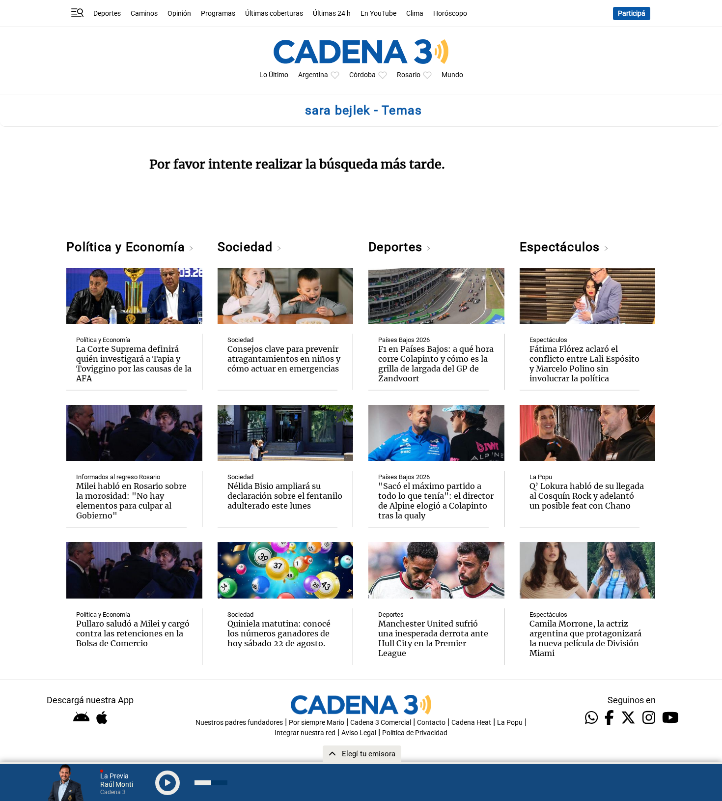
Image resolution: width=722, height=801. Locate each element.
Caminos (144, 13)
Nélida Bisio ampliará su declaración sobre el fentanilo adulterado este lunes (284, 496)
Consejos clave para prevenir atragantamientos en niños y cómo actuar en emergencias (283, 358)
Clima (414, 13)
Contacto (431, 722)
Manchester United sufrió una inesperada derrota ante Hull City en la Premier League (433, 638)
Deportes (107, 13)
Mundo (452, 75)
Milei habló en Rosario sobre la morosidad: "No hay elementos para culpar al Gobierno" (131, 500)
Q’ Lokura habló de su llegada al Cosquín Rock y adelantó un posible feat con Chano (586, 496)
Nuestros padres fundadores (239, 722)
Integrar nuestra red (305, 733)
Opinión (179, 13)
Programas (218, 13)
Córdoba (362, 75)
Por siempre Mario (316, 722)
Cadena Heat (471, 722)
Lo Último (273, 75)
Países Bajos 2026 (404, 339)
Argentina (313, 75)
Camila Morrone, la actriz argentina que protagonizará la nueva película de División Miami (585, 638)
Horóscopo (450, 13)
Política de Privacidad (414, 733)
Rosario (408, 75)
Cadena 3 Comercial (380, 722)
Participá (631, 13)
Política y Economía (127, 247)
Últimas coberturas (274, 13)
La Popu (540, 477)
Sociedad (247, 247)
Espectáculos (562, 247)
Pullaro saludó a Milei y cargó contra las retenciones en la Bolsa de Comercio (133, 633)
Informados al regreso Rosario (118, 477)
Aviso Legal (358, 733)
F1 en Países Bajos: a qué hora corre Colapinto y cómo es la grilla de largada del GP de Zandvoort (436, 363)
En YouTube (378, 13)
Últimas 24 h (332, 13)
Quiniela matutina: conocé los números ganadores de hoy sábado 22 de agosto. (279, 633)
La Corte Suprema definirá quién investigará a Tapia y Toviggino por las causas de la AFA (134, 363)
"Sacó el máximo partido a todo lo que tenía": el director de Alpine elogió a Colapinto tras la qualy (436, 500)
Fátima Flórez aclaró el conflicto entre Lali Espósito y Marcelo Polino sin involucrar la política (584, 363)
